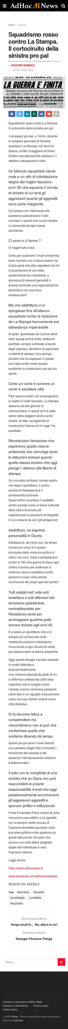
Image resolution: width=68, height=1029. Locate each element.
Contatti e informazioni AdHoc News (22, 1002)
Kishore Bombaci (23, 65)
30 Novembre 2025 (23, 70)
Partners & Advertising (15, 1005)
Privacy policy (41, 1005)
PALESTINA (16, 903)
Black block (23, 892)
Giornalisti (38, 892)
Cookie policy (10, 1009)
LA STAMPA (35, 897)
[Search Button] (61, 962)
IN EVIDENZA (17, 897)
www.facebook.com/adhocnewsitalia (32, 876)
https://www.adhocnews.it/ (25, 868)
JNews (14, 1016)
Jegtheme (18, 1020)
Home (11, 24)
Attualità (22, 24)
